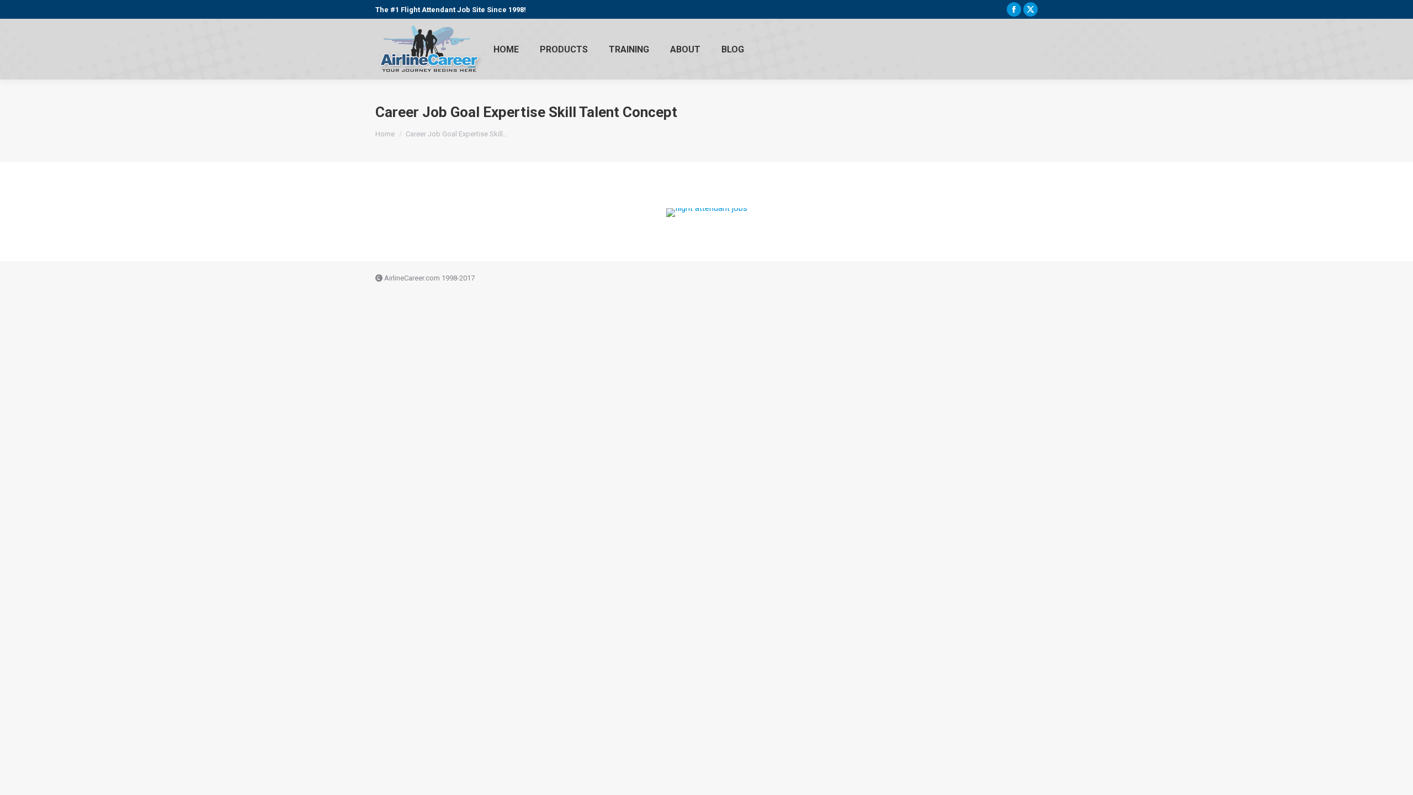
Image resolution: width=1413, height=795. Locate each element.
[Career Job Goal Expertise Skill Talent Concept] (706, 212)
